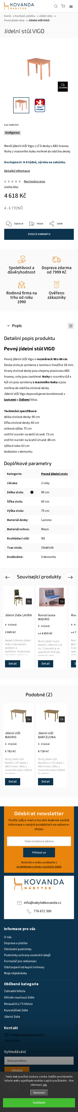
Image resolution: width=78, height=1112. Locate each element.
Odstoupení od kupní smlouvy (24, 967)
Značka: (11, 187)
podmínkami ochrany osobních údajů (39, 867)
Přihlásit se (39, 852)
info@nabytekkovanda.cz (42, 902)
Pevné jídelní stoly (54, 474)
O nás (8, 937)
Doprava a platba (15, 943)
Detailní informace (17, 171)
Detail (13, 664)
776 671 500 (42, 911)
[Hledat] (56, 6)
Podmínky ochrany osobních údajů (27, 955)
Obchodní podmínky (17, 949)
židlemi (24, 399)
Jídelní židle (12, 1017)
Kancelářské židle (16, 1010)
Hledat (16, 1070)
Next (71, 577)
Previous (8, 577)
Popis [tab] (17, 326)
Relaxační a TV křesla (18, 1004)
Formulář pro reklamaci (20, 961)
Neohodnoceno (34, 181)
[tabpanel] (18, 627)
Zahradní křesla (14, 991)
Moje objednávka (15, 973)
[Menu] (71, 6)
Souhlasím (39, 1103)
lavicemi (10, 399)
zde (45, 1085)
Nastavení (39, 1092)
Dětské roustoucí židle (19, 997)
